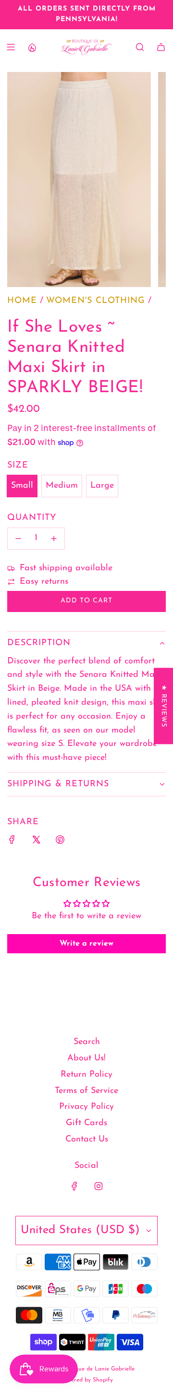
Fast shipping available (66, 568)
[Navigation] (10, 47)
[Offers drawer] (31, 47)
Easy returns (44, 581)
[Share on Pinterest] (60, 842)
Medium (62, 485)
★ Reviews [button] (163, 705)
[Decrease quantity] (18, 538)
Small (22, 485)
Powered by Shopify (87, 1380)
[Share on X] (36, 842)
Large (102, 485)
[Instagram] (98, 1186)
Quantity (31, 518)
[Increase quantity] (53, 538)
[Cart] (161, 47)
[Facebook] (74, 1186)
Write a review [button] (86, 944)
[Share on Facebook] (12, 842)
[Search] (139, 47)
